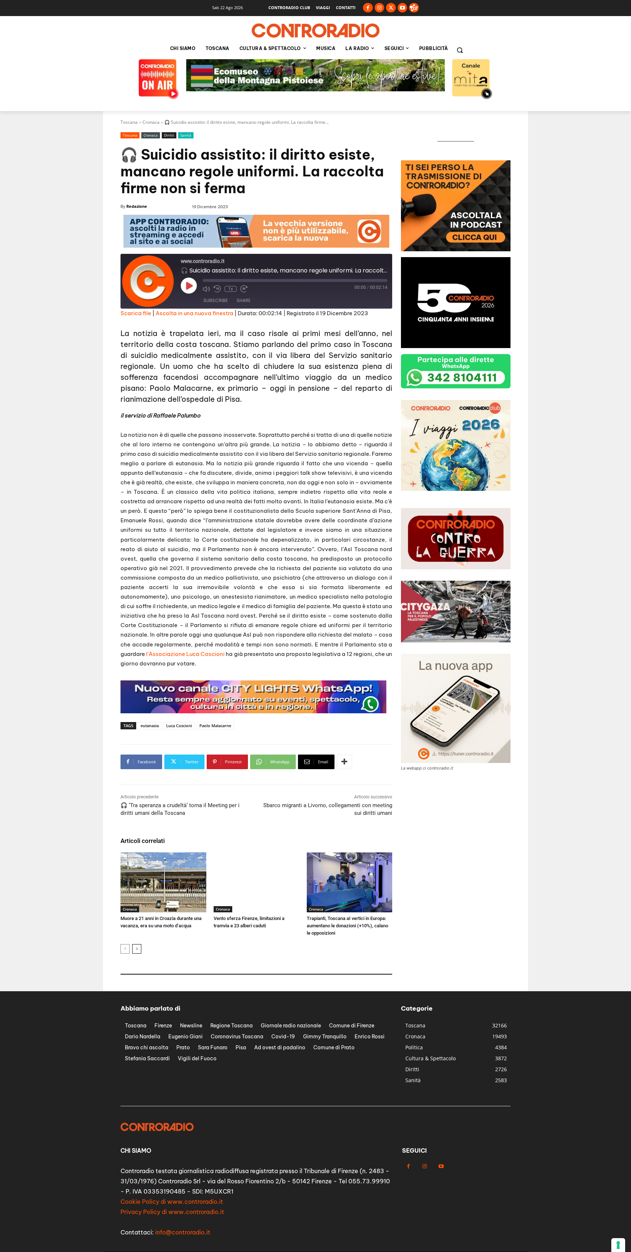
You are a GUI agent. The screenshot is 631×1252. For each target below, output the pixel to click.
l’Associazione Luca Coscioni (185, 653)
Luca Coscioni (179, 725)
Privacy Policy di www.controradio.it (172, 1211)
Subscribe (215, 300)
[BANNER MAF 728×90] (256, 245)
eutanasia (150, 725)
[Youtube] (403, 8)
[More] (344, 762)
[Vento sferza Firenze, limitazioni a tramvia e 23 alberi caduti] (256, 882)
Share (244, 300)
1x (230, 288)
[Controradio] (315, 30)
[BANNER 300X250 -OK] (455, 249)
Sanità (185, 135)
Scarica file (136, 313)
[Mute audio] (206, 289)
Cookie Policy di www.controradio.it (172, 1201)
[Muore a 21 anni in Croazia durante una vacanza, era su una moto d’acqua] (163, 882)
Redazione (136, 206)
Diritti (169, 135)
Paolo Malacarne (215, 725)
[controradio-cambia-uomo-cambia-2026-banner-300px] (455, 346)
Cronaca (151, 122)
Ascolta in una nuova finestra (194, 313)
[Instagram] (380, 8)
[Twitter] (391, 8)
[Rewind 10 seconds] (217, 289)
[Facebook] (368, 8)
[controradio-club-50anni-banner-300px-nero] (455, 488)
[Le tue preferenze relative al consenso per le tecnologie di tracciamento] (618, 1245)
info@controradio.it (182, 1232)
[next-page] (136, 949)
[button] (459, 50)
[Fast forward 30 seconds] (244, 289)
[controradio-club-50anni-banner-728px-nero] (315, 89)
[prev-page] (125, 949)
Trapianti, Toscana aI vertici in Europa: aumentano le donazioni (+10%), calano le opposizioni (347, 926)
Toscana (129, 122)
